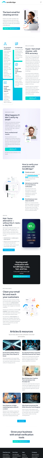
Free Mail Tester (15, 454)
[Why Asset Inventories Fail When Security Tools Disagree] (31, 397)
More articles (21, 421)
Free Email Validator (16, 455)
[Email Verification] (8, 2)
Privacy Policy (35, 457)
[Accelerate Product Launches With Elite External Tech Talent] (31, 345)
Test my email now (8, 249)
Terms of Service (35, 455)
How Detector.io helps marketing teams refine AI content (10, 407)
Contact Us (24, 455)
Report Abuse (25, 457)
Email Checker (6, 454)
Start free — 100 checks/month (11, 28)
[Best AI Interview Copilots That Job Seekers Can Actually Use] (31, 370)
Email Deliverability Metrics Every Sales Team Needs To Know (11, 354)
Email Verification (6, 455)
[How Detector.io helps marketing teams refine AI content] (12, 397)
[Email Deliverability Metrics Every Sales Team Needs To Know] (12, 345)
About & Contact (35, 454)
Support (24, 454)
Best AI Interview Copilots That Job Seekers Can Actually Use (30, 379)
